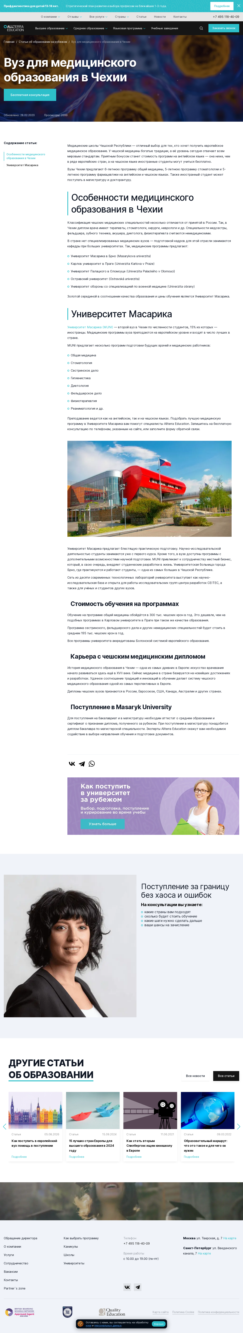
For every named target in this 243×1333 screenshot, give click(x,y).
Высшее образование (50, 28)
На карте (229, 1238)
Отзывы (73, 16)
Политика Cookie (183, 1312)
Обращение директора (20, 1238)
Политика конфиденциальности (218, 1312)
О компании (49, 16)
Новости (160, 16)
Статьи (141, 16)
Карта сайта (161, 1312)
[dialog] (121, 1324)
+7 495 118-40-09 (226, 17)
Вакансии (11, 1272)
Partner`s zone (14, 1288)
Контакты (180, 16)
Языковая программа (127, 28)
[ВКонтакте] (72, 763)
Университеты (74, 1263)
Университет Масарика (22, 165)
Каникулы (71, 1246)
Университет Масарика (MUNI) (90, 327)
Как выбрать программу (81, 1238)
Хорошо (159, 1323)
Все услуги (96, 16)
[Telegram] (81, 763)
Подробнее (222, 6)
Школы (69, 1255)
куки (88, 1325)
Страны (120, 16)
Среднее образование (88, 28)
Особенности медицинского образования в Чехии (25, 156)
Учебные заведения (164, 28)
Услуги (9, 1255)
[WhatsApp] (91, 763)
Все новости (195, 1076)
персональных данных (108, 1325)
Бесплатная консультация (30, 95)
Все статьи (226, 1076)
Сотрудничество (16, 1263)
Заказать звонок (223, 28)
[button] (238, 1126)
